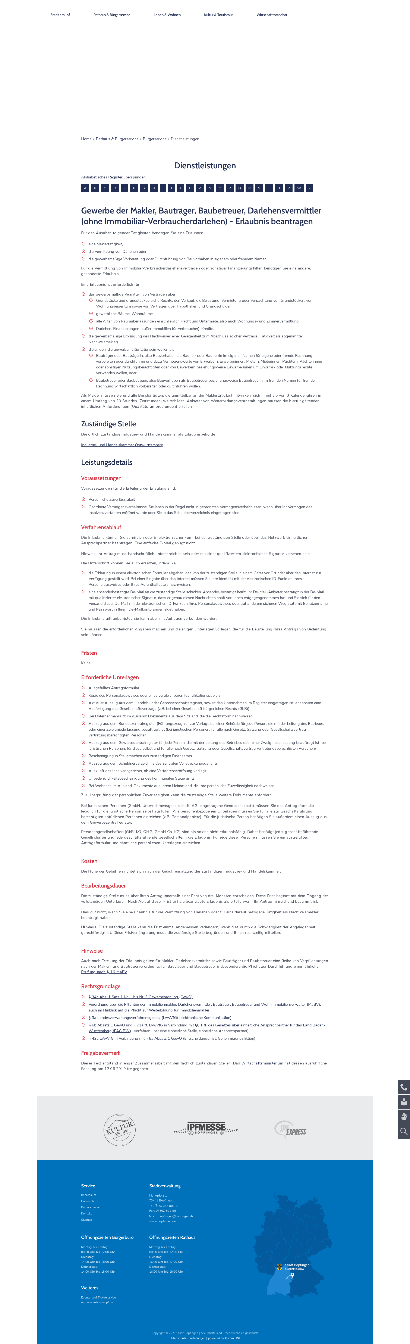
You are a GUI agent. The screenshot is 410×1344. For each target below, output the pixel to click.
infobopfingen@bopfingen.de (173, 1216)
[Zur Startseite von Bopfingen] (339, 10)
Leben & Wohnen (167, 15)
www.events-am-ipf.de (97, 1302)
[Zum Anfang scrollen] (396, 1330)
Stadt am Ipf (60, 15)
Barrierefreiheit (91, 1207)
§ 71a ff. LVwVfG (148, 1025)
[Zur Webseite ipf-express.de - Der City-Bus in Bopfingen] (290, 1130)
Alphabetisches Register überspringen (113, 177)
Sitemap (86, 1220)
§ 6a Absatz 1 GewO (164, 1038)
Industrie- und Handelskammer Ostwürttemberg (122, 445)
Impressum (88, 1195)
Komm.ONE (233, 1338)
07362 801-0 (168, 1206)
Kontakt (86, 1214)
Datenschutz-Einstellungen (187, 1338)
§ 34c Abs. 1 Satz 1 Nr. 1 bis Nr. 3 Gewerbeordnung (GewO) (141, 997)
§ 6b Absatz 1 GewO (107, 1025)
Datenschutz (89, 1201)
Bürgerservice (154, 138)
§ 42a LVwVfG (101, 1038)
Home (86, 138)
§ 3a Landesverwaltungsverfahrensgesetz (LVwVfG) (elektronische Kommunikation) (160, 1017)
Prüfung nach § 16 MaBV (104, 972)
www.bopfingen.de (162, 1221)
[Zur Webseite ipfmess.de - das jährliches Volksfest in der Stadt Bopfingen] (205, 1130)
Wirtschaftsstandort (272, 15)
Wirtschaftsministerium (262, 1063)
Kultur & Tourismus (218, 15)
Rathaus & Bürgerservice (112, 15)
